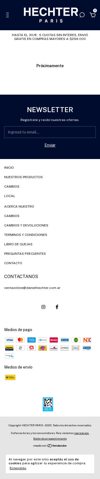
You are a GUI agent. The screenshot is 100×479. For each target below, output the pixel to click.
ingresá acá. (81, 433)
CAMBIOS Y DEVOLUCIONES (26, 225)
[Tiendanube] (50, 446)
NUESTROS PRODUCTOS (23, 177)
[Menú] (8, 16)
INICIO (9, 168)
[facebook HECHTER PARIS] (57, 307)
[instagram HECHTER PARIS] (43, 307)
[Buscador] (82, 16)
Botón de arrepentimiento (50, 438)
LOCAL (9, 196)
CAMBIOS (11, 186)
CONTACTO (13, 263)
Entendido (18, 468)
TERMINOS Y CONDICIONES (25, 235)
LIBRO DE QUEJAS (18, 244)
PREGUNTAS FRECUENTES (25, 254)
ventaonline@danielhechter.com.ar (32, 288)
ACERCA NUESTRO (19, 206)
